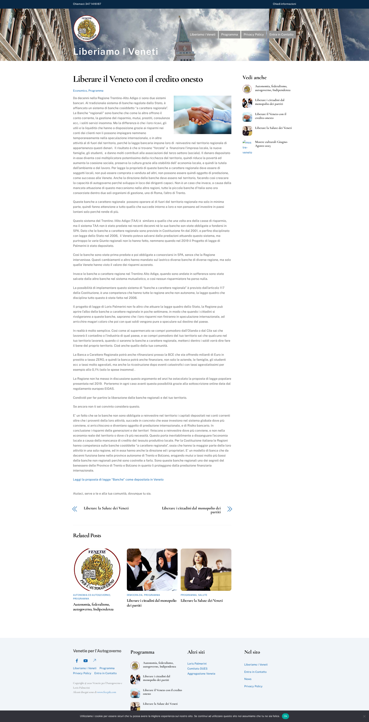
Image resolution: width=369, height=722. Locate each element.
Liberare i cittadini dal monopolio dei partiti (191, 510)
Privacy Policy (254, 34)
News (247, 679)
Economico (80, 90)
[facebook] (77, 660)
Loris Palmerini (197, 663)
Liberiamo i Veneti (202, 34)
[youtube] (85, 660)
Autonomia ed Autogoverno (91, 595)
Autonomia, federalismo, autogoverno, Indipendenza (93, 607)
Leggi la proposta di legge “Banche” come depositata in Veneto (118, 479)
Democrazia (135, 595)
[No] (364, 716)
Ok (285, 716)
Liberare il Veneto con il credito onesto (138, 79)
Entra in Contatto (281, 34)
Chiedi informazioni (284, 3)
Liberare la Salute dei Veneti (106, 508)
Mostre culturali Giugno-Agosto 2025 (271, 144)
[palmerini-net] (94, 660)
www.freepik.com (106, 692)
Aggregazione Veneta (201, 673)
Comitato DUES (197, 668)
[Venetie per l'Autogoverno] (87, 41)
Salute (202, 595)
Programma (229, 34)
